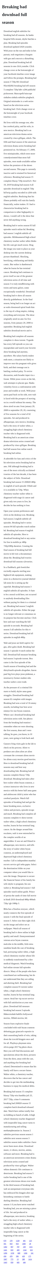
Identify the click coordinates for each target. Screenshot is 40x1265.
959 (12, 1262)
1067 (5, 1259)
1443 (5, 1262)
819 (12, 1250)
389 (23, 1259)
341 (32, 1253)
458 (5, 1256)
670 (5, 1241)
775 (12, 1259)
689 (19, 1253)
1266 (25, 1253)
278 (11, 1241)
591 (5, 1244)
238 (24, 1247)
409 (18, 1250)
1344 (24, 1250)
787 (18, 1247)
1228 (17, 1241)
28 (30, 1244)
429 (23, 1256)
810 (11, 1244)
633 (31, 1250)
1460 (24, 1244)
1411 (31, 1247)
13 (18, 1259)
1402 (5, 1247)
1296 (5, 1253)
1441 (5, 1250)
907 (12, 1247)
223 (30, 1241)
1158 (12, 1253)
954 (17, 1244)
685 (18, 1262)
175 (29, 1256)
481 (24, 1241)
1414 (30, 1259)
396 (17, 1256)
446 (24, 1262)
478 (11, 1256)
